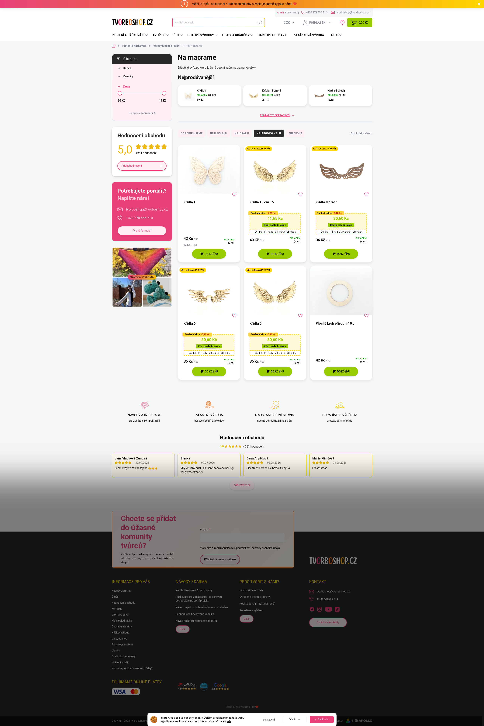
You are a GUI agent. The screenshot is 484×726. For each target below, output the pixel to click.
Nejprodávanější (269, 133)
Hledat (260, 22)
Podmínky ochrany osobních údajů (132, 668)
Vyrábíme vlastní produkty (255, 596)
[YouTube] (328, 608)
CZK (287, 22)
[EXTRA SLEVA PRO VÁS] (275, 172)
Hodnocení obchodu (242, 437)
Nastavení (269, 719)
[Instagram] (319, 608)
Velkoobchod (119, 638)
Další (182, 629)
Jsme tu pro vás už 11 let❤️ (242, 706)
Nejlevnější (218, 133)
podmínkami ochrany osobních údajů (258, 548)
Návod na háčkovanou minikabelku (196, 620)
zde (229, 721)
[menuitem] (130, 35)
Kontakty (117, 608)
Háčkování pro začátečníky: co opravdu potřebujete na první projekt (199, 598)
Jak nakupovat (120, 614)
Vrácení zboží (120, 662)
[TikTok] (337, 608)
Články (116, 650)
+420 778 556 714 (139, 218)
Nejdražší (242, 133)
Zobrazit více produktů (275, 115)
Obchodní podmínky (123, 656)
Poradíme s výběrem (252, 610)
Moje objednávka (122, 620)
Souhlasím (323, 719)
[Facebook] (312, 608)
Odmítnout (294, 719)
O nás (115, 596)
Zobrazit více (242, 485)
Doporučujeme (191, 133)
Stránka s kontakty (328, 622)
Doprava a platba (122, 626)
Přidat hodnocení (132, 165)
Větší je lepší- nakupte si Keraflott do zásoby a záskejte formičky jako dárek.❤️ (244, 3)
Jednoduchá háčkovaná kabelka (195, 614)
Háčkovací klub (120, 632)
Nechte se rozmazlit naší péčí (257, 603)
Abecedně (295, 133)
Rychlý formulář (142, 230)
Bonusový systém (122, 644)
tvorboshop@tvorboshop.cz (147, 209)
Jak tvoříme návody (251, 590)
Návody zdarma (121, 590)
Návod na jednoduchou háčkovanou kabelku (202, 607)
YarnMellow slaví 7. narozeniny (194, 590)
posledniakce (275, 225)
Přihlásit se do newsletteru (220, 559)
